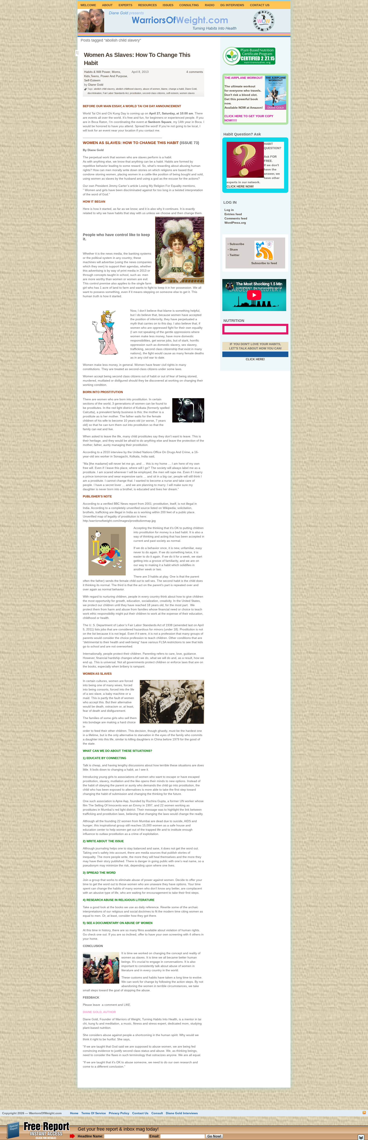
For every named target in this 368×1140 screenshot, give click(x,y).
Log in (229, 210)
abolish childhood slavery (129, 89)
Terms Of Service (93, 1113)
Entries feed (233, 214)
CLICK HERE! (255, 359)
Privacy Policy (119, 1113)
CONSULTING (189, 5)
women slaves (187, 93)
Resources (147, 5)
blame (164, 89)
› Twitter (233, 255)
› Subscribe (236, 244)
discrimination (95, 93)
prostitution (135, 93)
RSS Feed (364, 1112)
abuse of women (151, 89)
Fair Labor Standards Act (116, 93)
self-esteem (172, 93)
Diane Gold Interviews (182, 1113)
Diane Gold (95, 84)
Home (74, 1113)
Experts (125, 5)
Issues (168, 5)
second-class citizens (153, 93)
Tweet (78, 52)
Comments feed (235, 218)
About (107, 5)
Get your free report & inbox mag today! (118, 1129)
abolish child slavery (104, 89)
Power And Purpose (114, 76)
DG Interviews (232, 5)
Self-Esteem (92, 80)
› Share (233, 249)
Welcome (88, 5)
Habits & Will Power (97, 72)
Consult (157, 1113)
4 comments (194, 72)
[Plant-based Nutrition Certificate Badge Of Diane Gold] (249, 65)
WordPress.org (235, 222)
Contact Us (259, 5)
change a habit (176, 89)
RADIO (209, 5)
